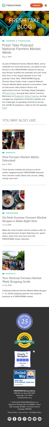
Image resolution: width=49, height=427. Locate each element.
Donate (36, 5)
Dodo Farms (10, 93)
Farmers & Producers (18, 41)
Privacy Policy (12, 412)
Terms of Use (23, 412)
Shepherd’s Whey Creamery (26, 96)
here (4, 108)
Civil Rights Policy (35, 412)
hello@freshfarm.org (24, 398)
